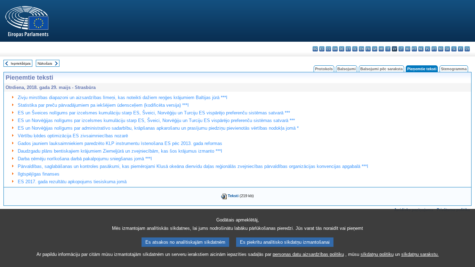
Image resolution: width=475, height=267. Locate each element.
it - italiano (388, 48)
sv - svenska (467, 48)
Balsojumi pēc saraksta (381, 69)
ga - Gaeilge (374, 48)
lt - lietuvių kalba (401, 48)
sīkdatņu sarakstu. (420, 254)
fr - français (368, 48)
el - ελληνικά (354, 48)
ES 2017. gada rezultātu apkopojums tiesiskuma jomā (72, 181)
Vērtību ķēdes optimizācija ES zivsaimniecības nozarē (73, 135)
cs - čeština (328, 48)
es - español (321, 48)
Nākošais (45, 63)
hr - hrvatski (381, 48)
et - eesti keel (348, 48)
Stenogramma (454, 69)
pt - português (434, 48)
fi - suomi (460, 48)
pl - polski (427, 48)
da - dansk (335, 48)
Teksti (233, 196)
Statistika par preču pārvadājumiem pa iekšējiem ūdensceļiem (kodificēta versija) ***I (103, 105)
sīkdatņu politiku (377, 254)
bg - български (315, 48)
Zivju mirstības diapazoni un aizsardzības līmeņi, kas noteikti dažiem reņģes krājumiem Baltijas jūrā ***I (122, 97)
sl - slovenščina (454, 48)
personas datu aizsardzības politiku (308, 254)
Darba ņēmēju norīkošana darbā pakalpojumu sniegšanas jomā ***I (85, 158)
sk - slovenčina (447, 48)
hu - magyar (407, 48)
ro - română (440, 48)
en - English (361, 48)
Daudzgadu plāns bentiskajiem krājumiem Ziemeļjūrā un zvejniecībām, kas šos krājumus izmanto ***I (120, 151)
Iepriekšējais (21, 63)
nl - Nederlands (421, 48)
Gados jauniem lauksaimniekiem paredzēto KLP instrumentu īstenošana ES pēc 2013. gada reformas (120, 143)
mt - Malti (414, 48)
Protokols (324, 69)
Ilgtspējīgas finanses (38, 174)
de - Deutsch (341, 48)
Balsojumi (346, 69)
